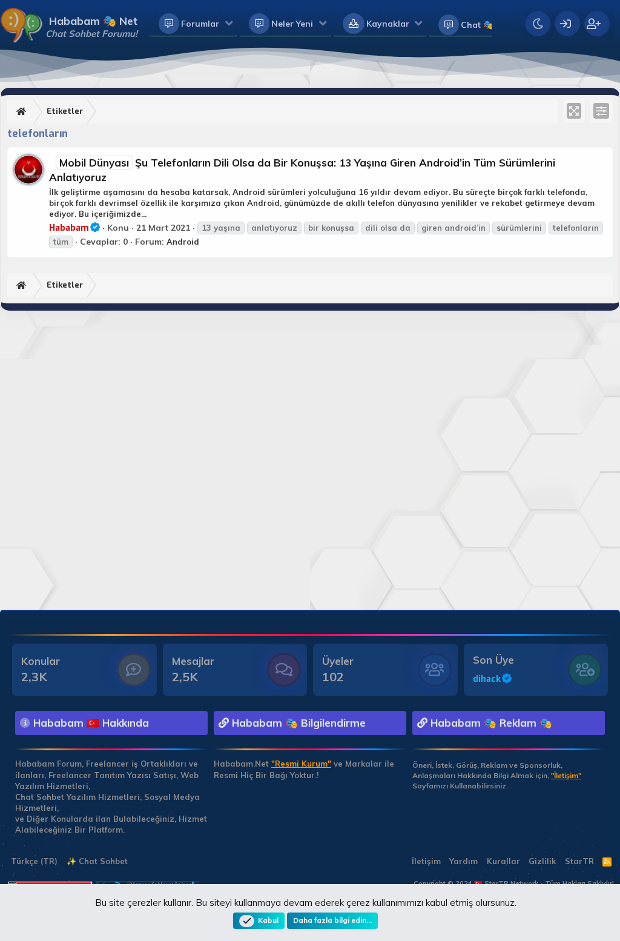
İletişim (426, 861)
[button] (229, 24)
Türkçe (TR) (33, 861)
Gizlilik (542, 861)
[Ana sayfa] (22, 111)
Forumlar (200, 23)
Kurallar (503, 861)
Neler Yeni (292, 23)
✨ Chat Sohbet (97, 861)
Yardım (463, 861)
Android (183, 241)
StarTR (579, 861)
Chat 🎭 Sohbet (493, 24)
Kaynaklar (387, 23)
